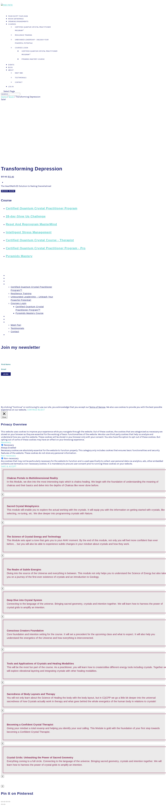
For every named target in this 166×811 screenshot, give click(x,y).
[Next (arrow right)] (4, 804)
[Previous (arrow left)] (2, 804)
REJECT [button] (41, 409)
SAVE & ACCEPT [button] (8, 466)
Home (4, 96)
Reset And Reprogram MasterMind (31, 224)
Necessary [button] (6, 442)
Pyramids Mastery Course (33, 59)
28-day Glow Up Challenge (26, 216)
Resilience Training (23, 35)
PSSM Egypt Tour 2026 (18, 275)
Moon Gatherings (15, 278)
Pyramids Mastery (19, 256)
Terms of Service (97, 407)
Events (9, 316)
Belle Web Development (72, 389)
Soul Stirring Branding (42, 389)
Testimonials (20, 78)
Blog (8, 319)
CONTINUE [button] (32, 409)
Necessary (9, 445)
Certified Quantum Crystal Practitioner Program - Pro (46, 248)
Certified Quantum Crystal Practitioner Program (41, 208)
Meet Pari (19, 73)
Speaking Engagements (18, 21)
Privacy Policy (108, 389)
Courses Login (21, 48)
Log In (11, 87)
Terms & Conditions (92, 389)
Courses (12, 24)
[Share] (4, 801)
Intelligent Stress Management (29, 232)
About (9, 322)
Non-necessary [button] (8, 455)
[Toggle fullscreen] (7, 801)
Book (11, 96)
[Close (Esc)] (2, 801)
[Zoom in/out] (9, 801)
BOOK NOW (8, 191)
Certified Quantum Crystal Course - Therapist (40, 240)
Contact (18, 82)
